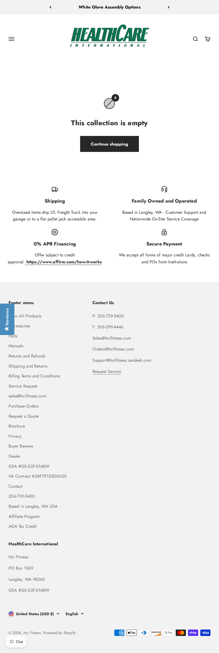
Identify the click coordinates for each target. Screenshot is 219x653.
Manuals (16, 346)
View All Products (25, 316)
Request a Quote (24, 416)
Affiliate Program (24, 516)
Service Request (23, 386)
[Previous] (50, 7)
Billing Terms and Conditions (34, 376)
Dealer (14, 456)
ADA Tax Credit (23, 526)
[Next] (169, 7)
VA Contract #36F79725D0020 (38, 476)
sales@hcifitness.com (27, 396)
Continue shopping (109, 144)
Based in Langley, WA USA (33, 506)
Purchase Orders (23, 406)
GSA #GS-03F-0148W (29, 466)
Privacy (15, 436)
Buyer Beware (21, 446)
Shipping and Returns (28, 366)
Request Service (106, 371)
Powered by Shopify (59, 632)
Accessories (19, 326)
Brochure (17, 426)
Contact (16, 486)
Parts (13, 336)
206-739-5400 (22, 496)
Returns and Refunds (27, 356)
